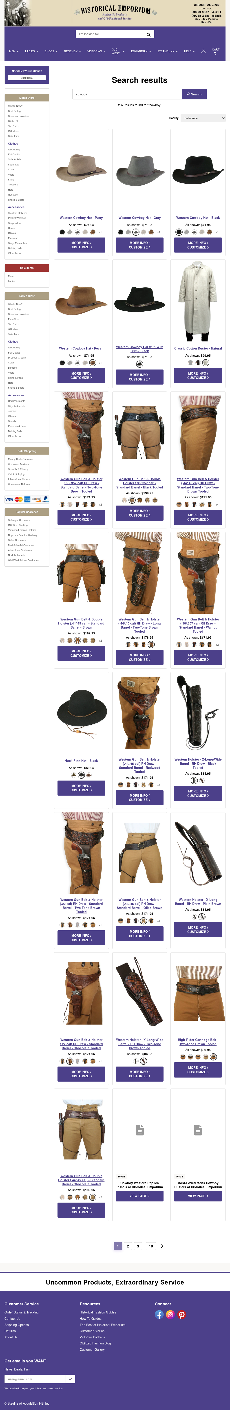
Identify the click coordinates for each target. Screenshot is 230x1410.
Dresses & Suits (17, 357)
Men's (11, 276)
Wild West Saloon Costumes (23, 560)
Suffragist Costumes (19, 520)
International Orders (19, 479)
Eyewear (13, 238)
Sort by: (174, 118)
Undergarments (16, 401)
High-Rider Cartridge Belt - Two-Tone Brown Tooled (198, 1042)
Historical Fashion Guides (98, 1312)
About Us (11, 1337)
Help (187, 51)
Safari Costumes (17, 540)
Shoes (49, 51)
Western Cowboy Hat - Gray (140, 218)
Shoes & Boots (16, 199)
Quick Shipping (16, 474)
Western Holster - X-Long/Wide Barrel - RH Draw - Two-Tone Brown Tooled (139, 1044)
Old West (115, 51)
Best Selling (14, 111)
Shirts (11, 179)
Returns (10, 1331)
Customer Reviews (18, 464)
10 (151, 1246)
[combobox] (126, 94)
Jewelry (12, 411)
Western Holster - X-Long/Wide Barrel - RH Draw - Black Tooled (198, 763)
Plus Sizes (14, 319)
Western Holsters (17, 213)
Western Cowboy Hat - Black (198, 218)
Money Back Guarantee (21, 459)
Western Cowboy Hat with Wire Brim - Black (139, 349)
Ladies (30, 51)
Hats (10, 189)
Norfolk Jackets (16, 555)
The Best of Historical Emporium (103, 1324)
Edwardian (139, 51)
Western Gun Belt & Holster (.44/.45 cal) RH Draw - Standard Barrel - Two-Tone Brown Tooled (198, 485)
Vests (11, 174)
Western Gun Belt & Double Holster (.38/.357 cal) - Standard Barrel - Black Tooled (139, 483)
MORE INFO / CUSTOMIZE (81, 244)
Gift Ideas (13, 131)
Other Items (14, 253)
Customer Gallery (92, 1349)
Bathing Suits (15, 248)
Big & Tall (13, 121)
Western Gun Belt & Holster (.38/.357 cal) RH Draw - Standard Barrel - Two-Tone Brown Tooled (81, 485)
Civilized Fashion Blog (95, 1343)
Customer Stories (92, 1331)
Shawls (12, 421)
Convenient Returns (19, 484)
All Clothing (14, 149)
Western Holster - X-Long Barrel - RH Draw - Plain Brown (198, 901)
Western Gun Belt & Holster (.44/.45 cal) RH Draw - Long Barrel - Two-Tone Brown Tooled (139, 625)
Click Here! (27, 77)
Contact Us (12, 1318)
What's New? (15, 106)
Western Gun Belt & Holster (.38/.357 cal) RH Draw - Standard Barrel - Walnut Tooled (198, 625)
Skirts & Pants (16, 377)
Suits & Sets (14, 159)
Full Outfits (14, 154)
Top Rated (13, 126)
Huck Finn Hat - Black (81, 761)
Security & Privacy (18, 469)
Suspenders (14, 223)
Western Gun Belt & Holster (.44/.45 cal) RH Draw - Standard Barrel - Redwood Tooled (140, 765)
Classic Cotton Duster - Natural (198, 348)
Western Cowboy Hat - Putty (81, 218)
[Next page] (162, 1246)
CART (215, 49)
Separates (13, 164)
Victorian (94, 51)
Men (12, 51)
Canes (11, 228)
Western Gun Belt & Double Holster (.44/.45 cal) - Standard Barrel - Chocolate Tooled (81, 1180)
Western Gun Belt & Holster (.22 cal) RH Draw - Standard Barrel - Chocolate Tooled (81, 1044)
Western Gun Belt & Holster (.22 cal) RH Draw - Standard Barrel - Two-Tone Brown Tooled (81, 905)
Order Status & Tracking (21, 1312)
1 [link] (118, 1246)
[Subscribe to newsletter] (70, 1379)
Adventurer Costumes (20, 550)
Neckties (13, 194)
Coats (11, 169)
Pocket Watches (17, 218)
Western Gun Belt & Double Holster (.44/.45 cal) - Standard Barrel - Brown (81, 623)
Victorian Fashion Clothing (22, 530)
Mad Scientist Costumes (21, 545)
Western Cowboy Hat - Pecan (81, 348)
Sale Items (14, 136)
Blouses (12, 367)
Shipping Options (16, 1324)
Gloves (12, 233)
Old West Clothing (18, 525)
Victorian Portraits (92, 1337)
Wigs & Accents (16, 406)
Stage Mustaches (17, 243)
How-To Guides (91, 1318)
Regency (70, 51)
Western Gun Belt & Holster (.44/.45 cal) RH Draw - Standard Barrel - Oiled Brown (139, 903)
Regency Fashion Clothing (22, 535)
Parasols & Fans (17, 426)
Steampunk (165, 51)
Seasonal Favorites (18, 116)
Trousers (13, 184)
